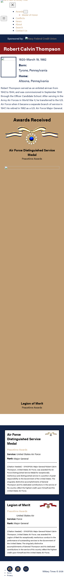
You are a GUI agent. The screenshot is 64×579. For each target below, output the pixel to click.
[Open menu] (4, 18)
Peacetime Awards (32, 158)
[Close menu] (12, 5)
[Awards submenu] (25, 11)
